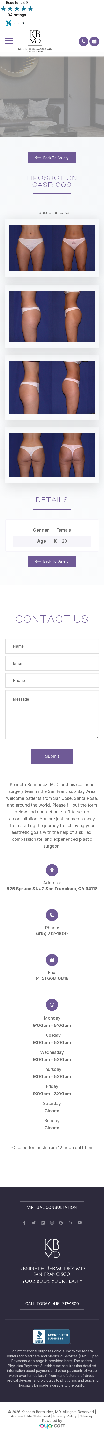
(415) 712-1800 (52, 933)
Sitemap (86, 1416)
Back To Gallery (55, 158)
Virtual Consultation (52, 1207)
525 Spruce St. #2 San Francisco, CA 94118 (52, 888)
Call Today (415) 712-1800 (52, 1303)
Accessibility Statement (30, 1416)
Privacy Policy (65, 1416)
